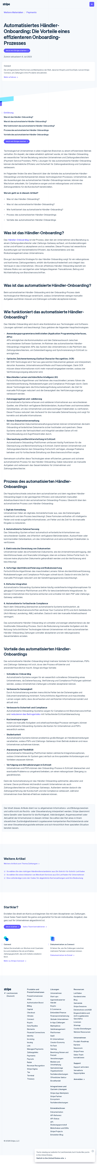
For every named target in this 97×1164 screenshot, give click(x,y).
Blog (75, 1000)
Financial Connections (36, 1032)
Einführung (8, 112)
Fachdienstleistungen (59, 1074)
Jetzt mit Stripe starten (16, 50)
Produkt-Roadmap (81, 1041)
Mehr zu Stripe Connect (14, 961)
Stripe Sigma (32, 1069)
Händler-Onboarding (18, 239)
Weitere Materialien (13, 12)
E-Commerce (55, 1009)
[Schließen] (92, 1152)
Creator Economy (57, 1042)
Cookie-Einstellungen (82, 1028)
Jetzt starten (11, 926)
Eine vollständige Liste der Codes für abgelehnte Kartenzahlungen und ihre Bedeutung (45, 878)
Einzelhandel (55, 1080)
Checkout (31, 1012)
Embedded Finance (58, 1012)
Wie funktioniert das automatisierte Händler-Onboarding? (29, 126)
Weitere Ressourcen (82, 1032)
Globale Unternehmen (59, 1019)
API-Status (54, 1118)
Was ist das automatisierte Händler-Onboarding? (25, 121)
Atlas (29, 999)
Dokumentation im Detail (61, 955)
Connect (30, 1019)
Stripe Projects (56, 1131)
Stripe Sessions (80, 1006)
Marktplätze (55, 1026)
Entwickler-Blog (56, 1134)
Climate (30, 1016)
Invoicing (30, 1039)
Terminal (30, 1075)
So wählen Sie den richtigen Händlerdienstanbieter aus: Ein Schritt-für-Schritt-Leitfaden (46, 871)
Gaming (53, 1049)
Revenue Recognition (36, 1065)
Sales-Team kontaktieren (34, 926)
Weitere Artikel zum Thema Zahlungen (21, 863)
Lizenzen (77, 1022)
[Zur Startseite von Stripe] (6, 989)
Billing (29, 1006)
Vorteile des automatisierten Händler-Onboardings (26, 134)
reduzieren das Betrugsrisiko (26, 714)
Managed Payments (35, 1049)
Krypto (30, 1022)
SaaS (52, 1036)
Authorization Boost (35, 1002)
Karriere (77, 1045)
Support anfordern (81, 1067)
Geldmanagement (57, 1029)
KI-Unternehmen (57, 1039)
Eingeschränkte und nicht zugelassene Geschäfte (82, 1016)
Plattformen (55, 1032)
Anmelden (78, 1079)
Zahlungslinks (32, 1052)
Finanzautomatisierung (59, 1016)
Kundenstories (80, 996)
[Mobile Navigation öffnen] (91, 4)
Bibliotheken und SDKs (59, 1128)
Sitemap (77, 1025)
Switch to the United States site (50, 1158)
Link (28, 1045)
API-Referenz (55, 1115)
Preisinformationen (35, 996)
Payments (31, 12)
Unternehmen (56, 993)
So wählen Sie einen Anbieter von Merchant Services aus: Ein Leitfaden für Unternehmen (45, 874)
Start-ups (54, 996)
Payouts (30, 1059)
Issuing (30, 1042)
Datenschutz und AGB (83, 1009)
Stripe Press (79, 1051)
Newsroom (78, 1048)
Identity (30, 1036)
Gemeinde (78, 1003)
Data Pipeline (32, 1026)
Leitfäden (78, 993)
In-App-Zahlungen (57, 1022)
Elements (31, 1029)
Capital (30, 1009)
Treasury (31, 1079)
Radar (29, 1062)
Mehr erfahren (10, 77)
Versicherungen (56, 1058)
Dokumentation (56, 1112)
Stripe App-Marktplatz (59, 1093)
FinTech (53, 1045)
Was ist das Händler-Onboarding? (18, 117)
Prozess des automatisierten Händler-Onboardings (26, 130)
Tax (28, 1072)
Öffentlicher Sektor (58, 1077)
